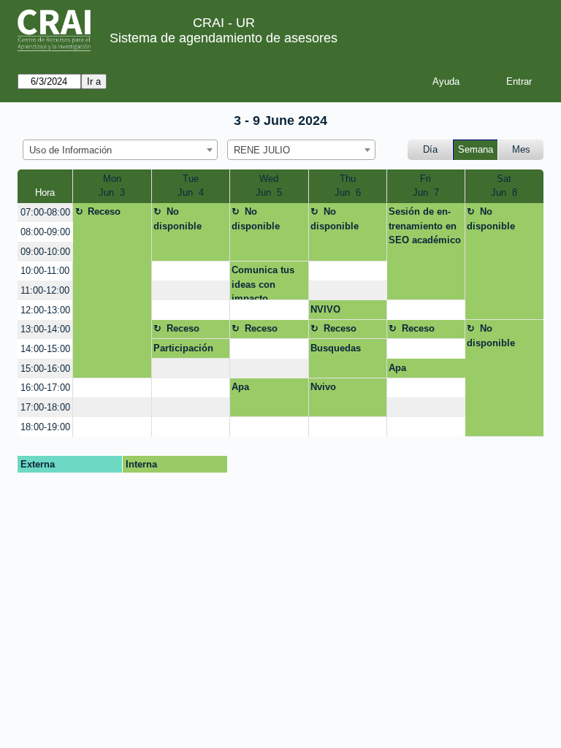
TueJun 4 (191, 186)
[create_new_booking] (190, 271)
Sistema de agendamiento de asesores (223, 38)
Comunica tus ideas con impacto (263, 282)
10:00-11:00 (44, 270)
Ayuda (445, 81)
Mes (521, 149)
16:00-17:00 (45, 387)
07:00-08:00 (45, 212)
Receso (104, 211)
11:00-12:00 (44, 290)
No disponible (177, 219)
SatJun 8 (504, 186)
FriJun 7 (426, 186)
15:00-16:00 (45, 368)
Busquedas (335, 348)
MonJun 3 (112, 186)
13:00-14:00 (45, 329)
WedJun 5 (269, 186)
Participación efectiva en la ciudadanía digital (183, 351)
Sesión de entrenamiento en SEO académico (425, 225)
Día (430, 149)
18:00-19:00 (45, 426)
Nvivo (323, 386)
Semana (475, 149)
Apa (397, 367)
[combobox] (120, 150)
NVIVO (325, 309)
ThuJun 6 (348, 186)
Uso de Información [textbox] (70, 150)
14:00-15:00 (45, 348)
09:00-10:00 (45, 251)
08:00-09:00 (45, 231)
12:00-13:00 (45, 310)
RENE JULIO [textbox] (262, 150)
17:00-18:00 (45, 407)
